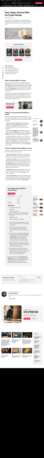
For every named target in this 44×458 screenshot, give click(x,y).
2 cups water (11, 209)
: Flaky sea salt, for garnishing (16, 219)
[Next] (42, 5)
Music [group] (26, 47)
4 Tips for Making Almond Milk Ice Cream (11, 70)
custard (9, 85)
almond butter (10, 163)
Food (6, 10)
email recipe (12, 193)
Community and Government (8, 5)
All (2, 5)
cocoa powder (17, 124)
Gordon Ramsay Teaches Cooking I (10, 73)
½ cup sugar (11, 215)
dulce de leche (28, 143)
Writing (33, 5)
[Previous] (40, 5)
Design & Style (20, 5)
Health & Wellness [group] (21, 47)
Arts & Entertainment (27, 5)
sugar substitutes (25, 179)
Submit (38, 277)
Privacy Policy (26, 281)
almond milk (7, 84)
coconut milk (22, 172)
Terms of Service (21, 281)
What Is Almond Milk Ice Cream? (10, 67)
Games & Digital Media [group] (13, 47)
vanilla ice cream (14, 88)
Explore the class (12, 298)
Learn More (34, 318)
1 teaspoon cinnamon (13, 217)
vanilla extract (13, 235)
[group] (9, 53)
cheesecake (14, 140)
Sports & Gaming (37, 5)
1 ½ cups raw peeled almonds (14, 207)
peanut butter (16, 131)
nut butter (15, 130)
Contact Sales (27, 318)
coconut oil (12, 89)
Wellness (15, 5)
